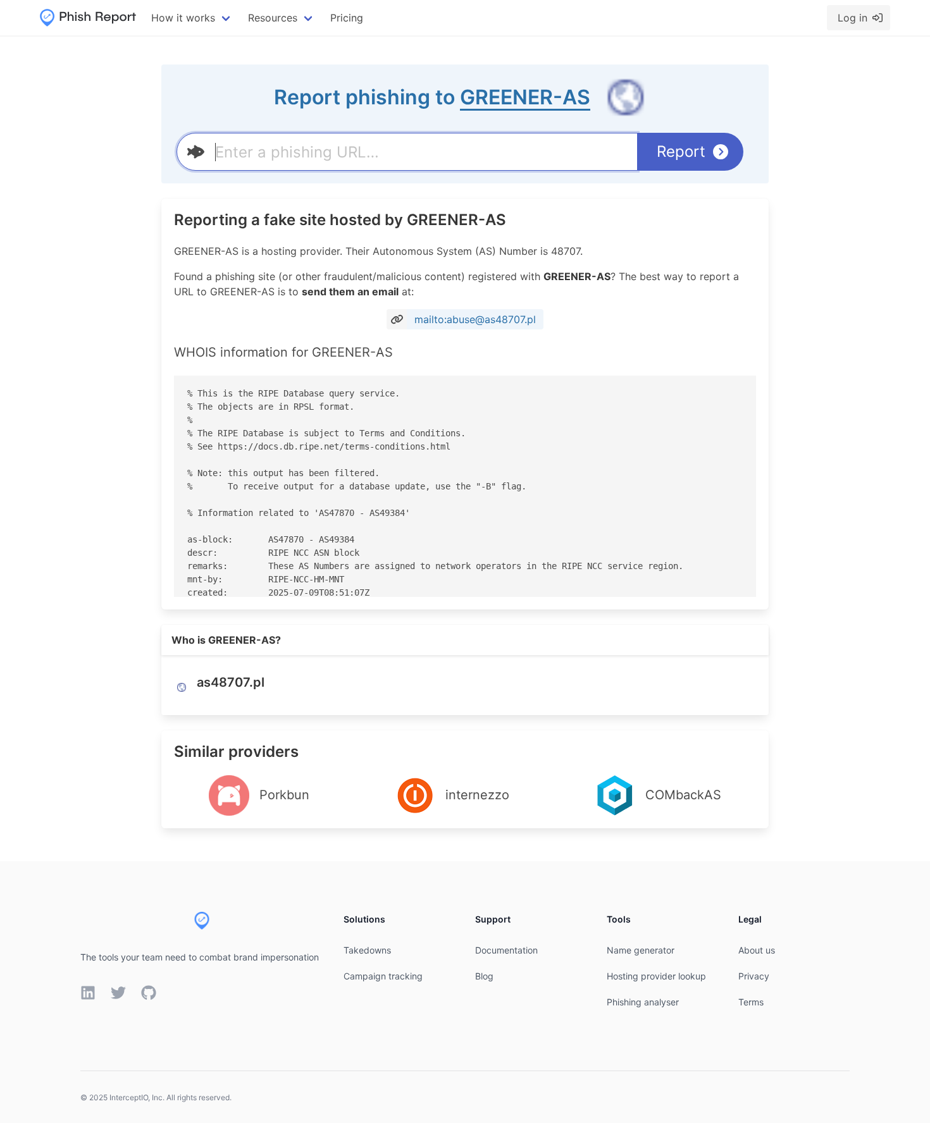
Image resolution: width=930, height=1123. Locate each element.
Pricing (346, 17)
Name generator (640, 950)
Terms (751, 1002)
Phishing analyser (643, 1002)
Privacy (753, 976)
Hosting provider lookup (656, 976)
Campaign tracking (383, 976)
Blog (484, 976)
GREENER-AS (525, 97)
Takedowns (367, 950)
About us (756, 950)
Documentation (506, 950)
